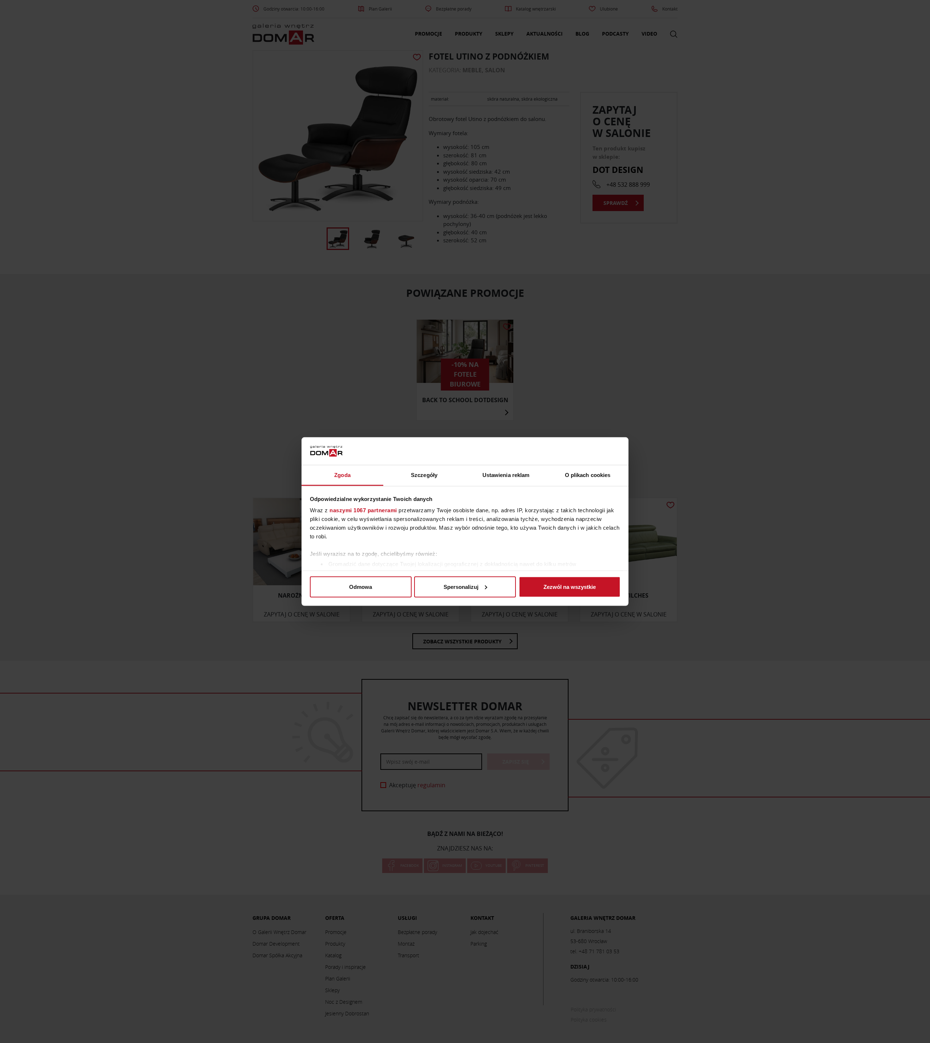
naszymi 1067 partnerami (363, 510)
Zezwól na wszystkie (569, 586)
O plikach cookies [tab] (588, 475)
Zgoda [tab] (342, 475)
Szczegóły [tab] (424, 475)
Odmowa (360, 586)
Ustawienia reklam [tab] (506, 475)
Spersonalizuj (461, 586)
